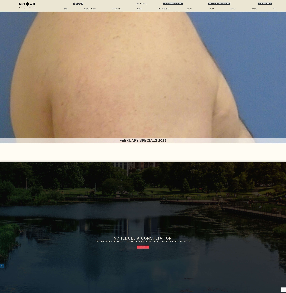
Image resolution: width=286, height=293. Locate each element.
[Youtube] (82, 4)
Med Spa (139, 8)
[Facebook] (74, 4)
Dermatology (116, 8)
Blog (274, 8)
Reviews (254, 8)
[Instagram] (77, 4)
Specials (233, 8)
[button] (2, 266)
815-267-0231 (141, 3)
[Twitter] (79, 4)
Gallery (211, 8)
